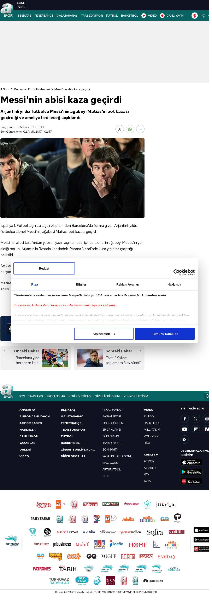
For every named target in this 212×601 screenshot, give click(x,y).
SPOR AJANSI (111, 429)
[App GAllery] (196, 481)
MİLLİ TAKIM (152, 429)
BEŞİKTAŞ (24, 15)
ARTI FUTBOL (111, 469)
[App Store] (196, 462)
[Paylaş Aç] (203, 15)
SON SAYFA (109, 449)
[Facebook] (185, 419)
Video (148, 410)
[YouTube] (185, 429)
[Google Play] (196, 472)
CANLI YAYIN (175, 15)
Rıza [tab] (34, 284)
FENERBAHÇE (44, 15)
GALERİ (25, 449)
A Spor (5, 89)
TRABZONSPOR (92, 15)
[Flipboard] (196, 429)
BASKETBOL (129, 15)
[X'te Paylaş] (120, 129)
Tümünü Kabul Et (165, 334)
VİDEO (152, 15)
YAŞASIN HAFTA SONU (117, 456)
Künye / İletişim (136, 396)
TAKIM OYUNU (112, 443)
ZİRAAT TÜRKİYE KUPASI (79, 449)
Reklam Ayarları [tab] (127, 284)
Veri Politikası (80, 396)
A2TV (147, 481)
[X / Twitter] (196, 419)
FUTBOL (112, 15)
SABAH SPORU (112, 416)
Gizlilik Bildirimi (107, 396)
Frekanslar (56, 396)
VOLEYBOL (151, 436)
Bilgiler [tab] (81, 284)
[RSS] (185, 439)
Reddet (44, 268)
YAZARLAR (27, 443)
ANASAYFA (27, 410)
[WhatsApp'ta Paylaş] (130, 129)
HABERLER (27, 429)
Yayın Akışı (35, 396)
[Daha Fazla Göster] (140, 129)
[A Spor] (6, 10)
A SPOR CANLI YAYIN (34, 416)
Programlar (112, 410)
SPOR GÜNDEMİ (113, 423)
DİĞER (148, 443)
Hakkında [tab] (174, 284)
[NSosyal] (207, 429)
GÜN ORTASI (110, 436)
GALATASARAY (67, 15)
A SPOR (149, 461)
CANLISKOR (21, 5)
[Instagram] (207, 419)
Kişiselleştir (101, 334)
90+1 (105, 476)
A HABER (150, 468)
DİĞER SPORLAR (73, 456)
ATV (146, 474)
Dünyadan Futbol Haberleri (32, 89)
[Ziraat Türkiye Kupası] (195, 15)
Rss (22, 396)
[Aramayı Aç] (208, 396)
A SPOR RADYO (30, 423)
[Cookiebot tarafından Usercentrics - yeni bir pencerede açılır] (176, 272)
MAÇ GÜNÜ (110, 463)
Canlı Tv (151, 454)
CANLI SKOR (28, 436)
